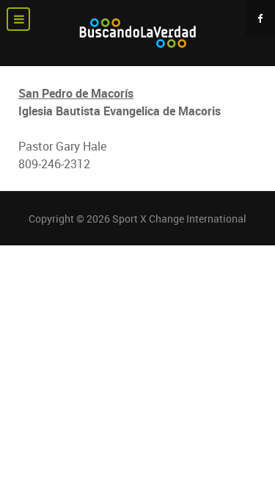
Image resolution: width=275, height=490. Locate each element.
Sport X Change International (179, 219)
